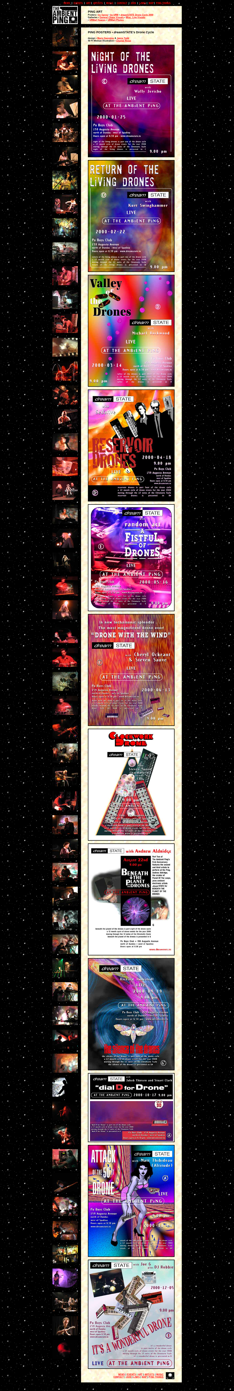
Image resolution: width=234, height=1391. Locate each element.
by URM (114, 15)
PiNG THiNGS (163, 3)
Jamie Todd (123, 38)
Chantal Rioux (123, 40)
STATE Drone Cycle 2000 (140, 15)
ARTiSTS (98, 3)
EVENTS (78, 3)
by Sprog (103, 15)
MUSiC (109, 3)
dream (124, 15)
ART (88, 3)
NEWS (67, 3)
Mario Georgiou (105, 38)
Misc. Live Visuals (135, 17)
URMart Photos (116, 20)
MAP (151, 3)
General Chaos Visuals (112, 17)
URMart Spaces (97, 20)
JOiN (133, 3)
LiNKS (142, 3)
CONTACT (122, 3)
